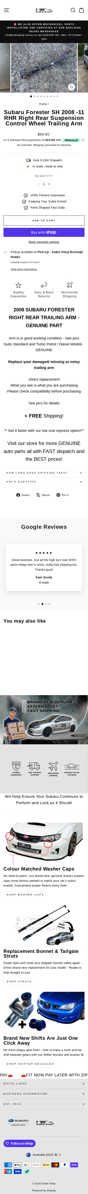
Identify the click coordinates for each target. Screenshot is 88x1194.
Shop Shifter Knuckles (30, 1063)
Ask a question (21, 481)
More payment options (44, 242)
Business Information (25, 1093)
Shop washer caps (25, 894)
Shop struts (19, 981)
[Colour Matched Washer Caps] (44, 843)
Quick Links (15, 1083)
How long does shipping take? (37, 472)
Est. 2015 (12, 1104)
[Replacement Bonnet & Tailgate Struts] (44, 925)
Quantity (44, 176)
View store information (24, 269)
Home (43, 104)
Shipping (38, 145)
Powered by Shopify (44, 1190)
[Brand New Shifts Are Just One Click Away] (44, 1012)
